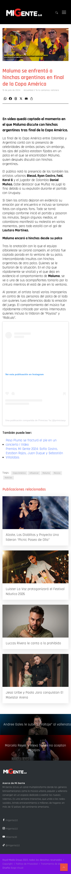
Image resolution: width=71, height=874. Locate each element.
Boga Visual (17, 868)
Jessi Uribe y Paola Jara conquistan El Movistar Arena (34, 695)
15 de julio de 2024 (11, 90)
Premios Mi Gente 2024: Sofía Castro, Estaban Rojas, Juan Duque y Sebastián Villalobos (34, 453)
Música (57, 473)
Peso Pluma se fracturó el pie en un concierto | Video (31, 442)
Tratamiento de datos (52, 864)
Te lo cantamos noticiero (47, 90)
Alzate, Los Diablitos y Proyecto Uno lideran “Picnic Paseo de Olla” (32, 537)
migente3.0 (11, 820)
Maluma (46, 473)
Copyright (7, 864)
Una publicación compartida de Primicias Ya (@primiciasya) (36, 420)
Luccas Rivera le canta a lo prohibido (33, 643)
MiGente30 (11, 837)
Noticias (8, 477)
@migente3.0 (12, 845)
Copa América (19, 473)
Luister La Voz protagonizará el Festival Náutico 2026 (35, 591)
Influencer (34, 473)
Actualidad (28, 90)
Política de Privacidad (27, 864)
